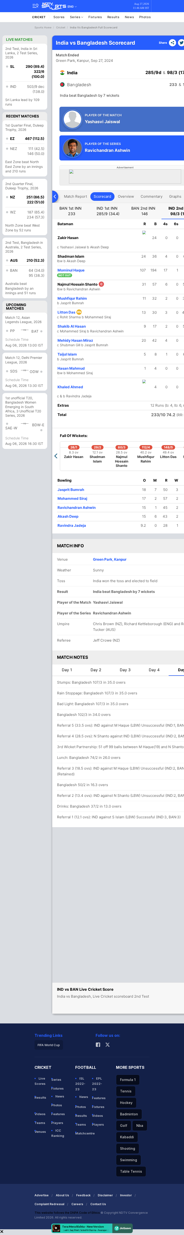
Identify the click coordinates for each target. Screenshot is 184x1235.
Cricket (39, 17)
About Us (62, 1195)
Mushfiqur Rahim (72, 298)
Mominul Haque (71, 270)
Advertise (41, 1195)
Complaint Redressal (49, 1204)
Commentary (151, 196)
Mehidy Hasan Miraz (75, 340)
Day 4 (154, 669)
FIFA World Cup (49, 1045)
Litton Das (69, 312)
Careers (77, 1204)
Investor (126, 1195)
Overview (126, 196)
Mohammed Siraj (72, 498)
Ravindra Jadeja (72, 525)
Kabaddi (127, 1137)
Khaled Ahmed (70, 387)
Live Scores (40, 1081)
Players (57, 1123)
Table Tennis (131, 1171)
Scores (59, 17)
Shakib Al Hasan (72, 326)
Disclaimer (105, 1195)
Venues (40, 1132)
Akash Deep (68, 516)
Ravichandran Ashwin (77, 507)
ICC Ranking (57, 1133)
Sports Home (43, 27)
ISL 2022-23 (80, 1083)
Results (113, 17)
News (129, 17)
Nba (139, 1125)
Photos (145, 17)
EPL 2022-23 (97, 1083)
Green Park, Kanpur (72, 60)
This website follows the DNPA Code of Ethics (67, 1212)
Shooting (127, 1148)
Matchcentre (81, 1133)
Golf (123, 1125)
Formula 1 (128, 1080)
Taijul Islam (67, 354)
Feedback (83, 1195)
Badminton (129, 1114)
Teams (39, 1123)
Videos (40, 1114)
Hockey (126, 1103)
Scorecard (102, 196)
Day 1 (67, 669)
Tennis (126, 1091)
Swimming (128, 1160)
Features (57, 1114)
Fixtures (95, 17)
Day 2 (96, 669)
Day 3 (125, 669)
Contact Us (98, 1204)
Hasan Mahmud (71, 368)
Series (75, 17)
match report (75, 196)
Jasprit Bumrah (71, 489)
